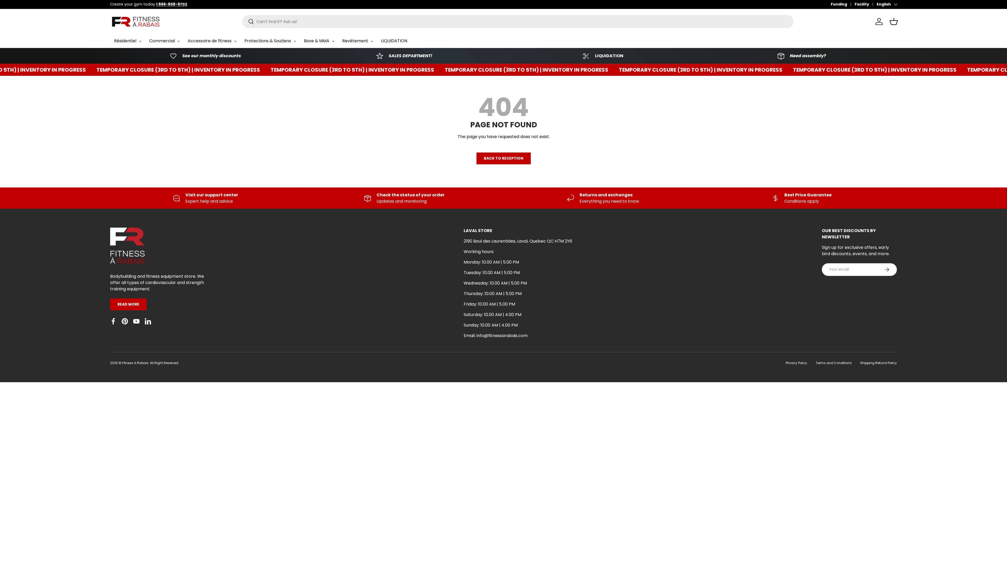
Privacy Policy (796, 363)
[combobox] (518, 21)
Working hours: (479, 252)
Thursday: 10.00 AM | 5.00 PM (493, 294)
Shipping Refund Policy (878, 363)
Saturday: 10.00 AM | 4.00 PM (492, 315)
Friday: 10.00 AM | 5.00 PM (489, 304)
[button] (893, 21)
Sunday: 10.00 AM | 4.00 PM (491, 325)
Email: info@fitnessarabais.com (496, 336)
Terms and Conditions (834, 363)
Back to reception (503, 158)
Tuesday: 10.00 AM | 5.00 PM (492, 273)
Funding (839, 4)
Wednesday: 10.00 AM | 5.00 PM (495, 283)
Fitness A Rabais (135, 363)
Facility (862, 4)
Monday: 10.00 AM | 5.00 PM (491, 262)
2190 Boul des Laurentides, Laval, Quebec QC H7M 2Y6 (518, 241)
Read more (128, 304)
